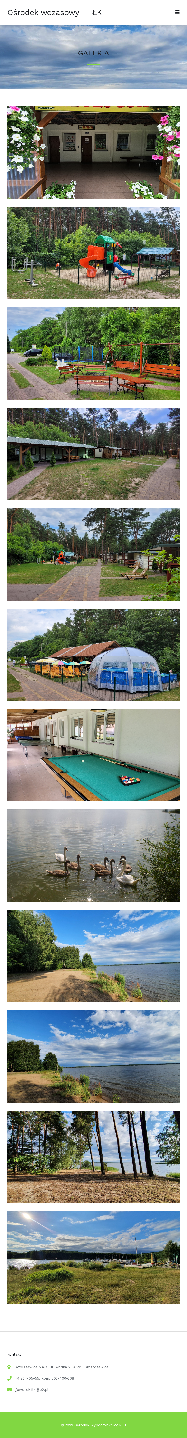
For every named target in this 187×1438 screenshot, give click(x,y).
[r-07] (93, 197)
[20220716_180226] (93, 1101)
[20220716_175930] (93, 1302)
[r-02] (93, 398)
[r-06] (93, 498)
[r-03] (93, 800)
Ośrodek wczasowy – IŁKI (55, 12)
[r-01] (93, 599)
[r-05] (93, 298)
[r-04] (93, 699)
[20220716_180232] (93, 1001)
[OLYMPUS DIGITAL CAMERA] (93, 900)
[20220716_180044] (93, 1202)
